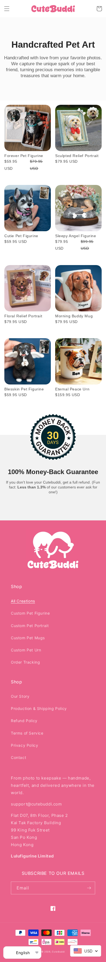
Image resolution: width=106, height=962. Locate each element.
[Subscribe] (89, 888)
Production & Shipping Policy (39, 708)
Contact (18, 757)
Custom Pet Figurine (30, 613)
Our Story (20, 696)
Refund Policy (24, 720)
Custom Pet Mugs (28, 637)
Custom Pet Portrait (30, 625)
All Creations (23, 601)
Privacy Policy (24, 745)
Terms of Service (27, 733)
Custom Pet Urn (26, 650)
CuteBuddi (58, 951)
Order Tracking (25, 662)
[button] (7, 9)
